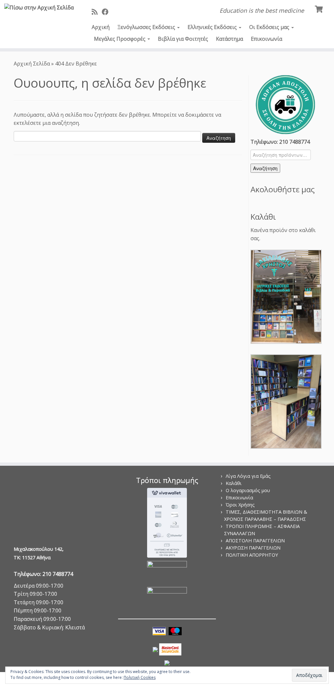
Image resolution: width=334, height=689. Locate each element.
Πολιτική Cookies (140, 677)
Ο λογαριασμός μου (248, 490)
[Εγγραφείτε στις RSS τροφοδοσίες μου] (97, 11)
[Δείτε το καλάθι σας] (319, 8)
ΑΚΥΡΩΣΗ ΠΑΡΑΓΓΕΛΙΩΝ (253, 548)
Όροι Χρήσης (240, 505)
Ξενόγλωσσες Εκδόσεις (146, 27)
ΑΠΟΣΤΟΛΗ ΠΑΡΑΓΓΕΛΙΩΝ (255, 540)
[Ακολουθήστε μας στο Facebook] (107, 11)
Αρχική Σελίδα (32, 63)
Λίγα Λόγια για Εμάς (248, 476)
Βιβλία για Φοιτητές (183, 38)
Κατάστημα (229, 38)
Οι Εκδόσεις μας (270, 27)
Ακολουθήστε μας (282, 189)
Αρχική (101, 27)
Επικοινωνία (266, 38)
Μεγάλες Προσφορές (120, 38)
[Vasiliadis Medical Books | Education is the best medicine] (39, 7)
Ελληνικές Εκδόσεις (213, 27)
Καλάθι (234, 483)
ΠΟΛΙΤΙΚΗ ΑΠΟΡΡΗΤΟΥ (252, 555)
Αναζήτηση (265, 168)
